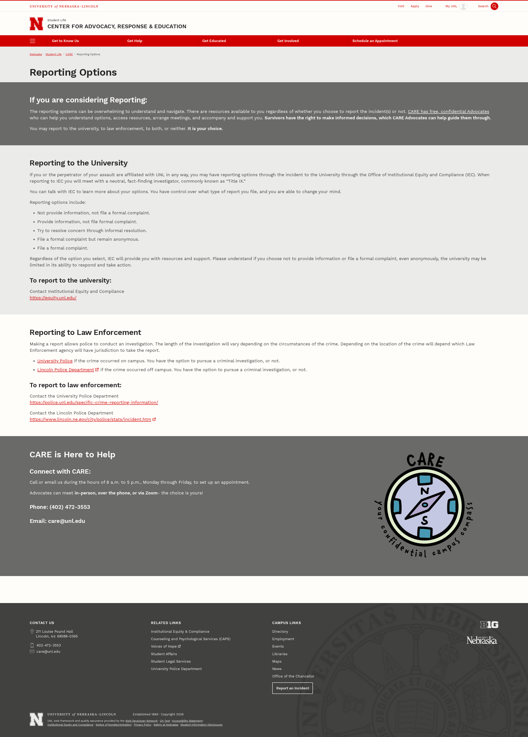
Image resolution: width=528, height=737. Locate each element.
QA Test (165, 720)
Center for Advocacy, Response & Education (117, 26)
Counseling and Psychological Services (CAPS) (190, 639)
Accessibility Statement (187, 720)
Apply (415, 6)
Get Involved (288, 41)
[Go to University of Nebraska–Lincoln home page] (36, 24)
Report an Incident (292, 688)
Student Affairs (164, 654)
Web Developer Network (141, 720)
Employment (283, 639)
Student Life (56, 20)
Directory (280, 631)
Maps (277, 661)
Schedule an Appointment (375, 41)
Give (428, 6)
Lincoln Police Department (65, 369)
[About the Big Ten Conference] (489, 624)
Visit (401, 6)
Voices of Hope (164, 646)
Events (278, 646)
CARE (69, 54)
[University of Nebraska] (482, 640)
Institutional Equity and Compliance (70, 724)
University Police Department (176, 669)
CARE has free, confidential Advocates (448, 111)
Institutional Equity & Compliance (180, 631)
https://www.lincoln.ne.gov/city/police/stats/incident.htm (90, 419)
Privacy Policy (142, 724)
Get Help (134, 41)
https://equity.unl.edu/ (53, 297)
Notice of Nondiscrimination (114, 724)
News (277, 669)
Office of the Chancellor (293, 676)
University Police (55, 360)
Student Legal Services (171, 661)
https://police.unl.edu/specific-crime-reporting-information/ (94, 402)
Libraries (280, 654)
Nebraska (36, 54)
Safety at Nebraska (166, 724)
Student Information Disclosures (201, 724)
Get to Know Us (65, 41)
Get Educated (214, 41)
